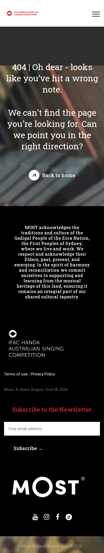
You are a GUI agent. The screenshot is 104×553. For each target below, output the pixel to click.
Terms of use (16, 374)
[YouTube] (35, 517)
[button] (52, 175)
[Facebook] (57, 517)
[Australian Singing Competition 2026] (23, 13)
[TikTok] (69, 517)
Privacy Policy (42, 374)
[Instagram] (46, 517)
